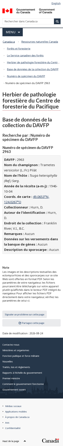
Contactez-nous (10, 344)
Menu (14, 32)
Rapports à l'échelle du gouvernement (22, 372)
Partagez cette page (33, 322)
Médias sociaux (13, 406)
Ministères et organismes (15, 350)
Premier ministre (11, 378)
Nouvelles (7, 361)
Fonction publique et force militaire (20, 355)
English (56, 3)
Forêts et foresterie (18, 48)
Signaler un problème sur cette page (24, 314)
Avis (7, 422)
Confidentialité (13, 428)
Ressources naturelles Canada (39, 41)
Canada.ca (9, 41)
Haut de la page (11, 441)
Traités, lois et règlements (16, 367)
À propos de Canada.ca (17, 417)
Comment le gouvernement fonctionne (23, 383)
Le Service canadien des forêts (25, 55)
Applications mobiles (16, 411)
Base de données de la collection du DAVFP (32, 69)
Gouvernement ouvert (14, 389)
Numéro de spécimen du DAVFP (26, 76)
